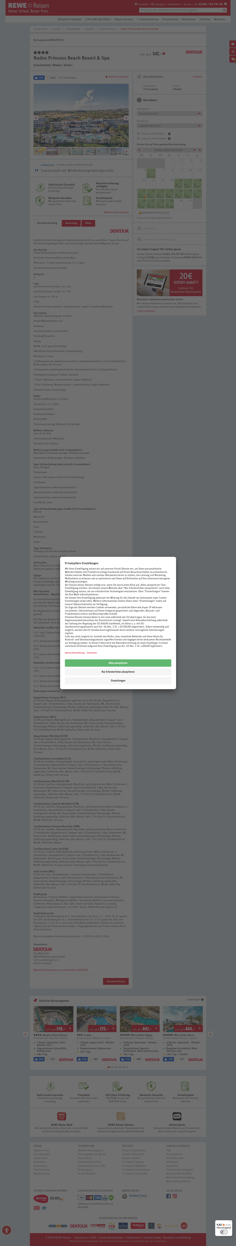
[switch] (224, 1232)
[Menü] (230, 1222)
